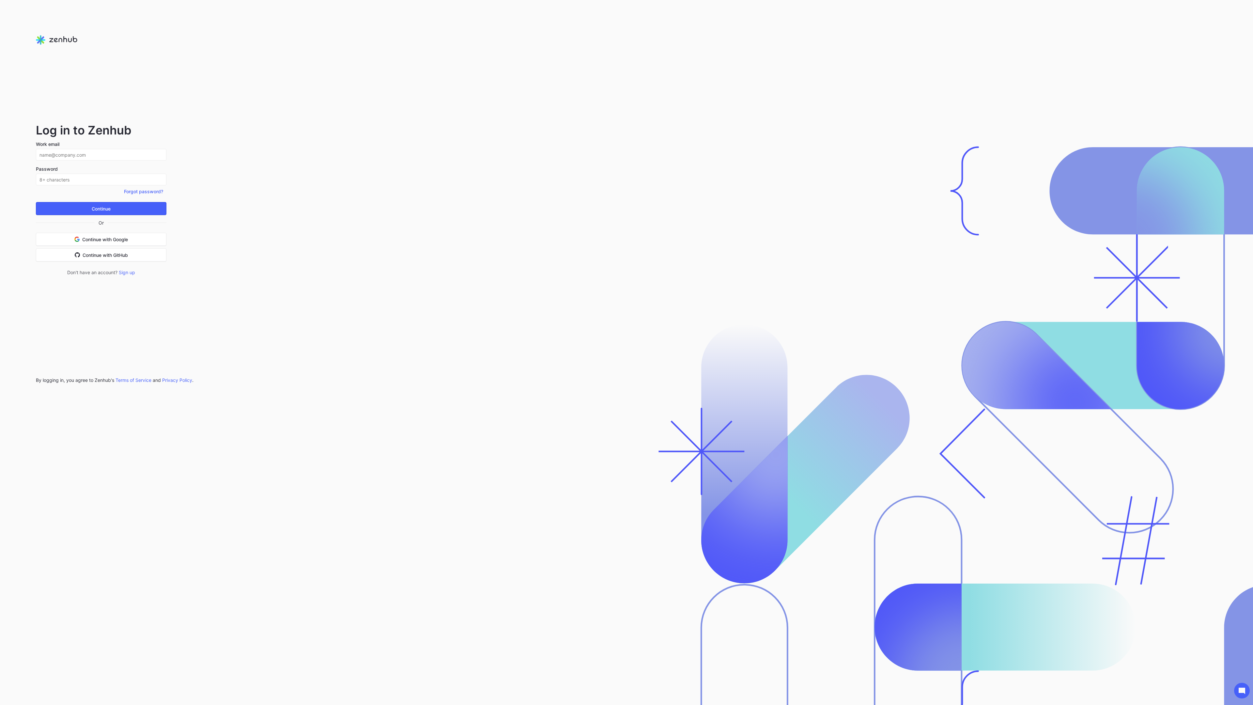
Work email (47, 144)
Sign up (127, 272)
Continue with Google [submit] (105, 239)
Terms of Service (133, 380)
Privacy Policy (177, 380)
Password (47, 169)
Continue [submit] (101, 209)
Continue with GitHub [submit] (105, 255)
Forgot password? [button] (143, 191)
